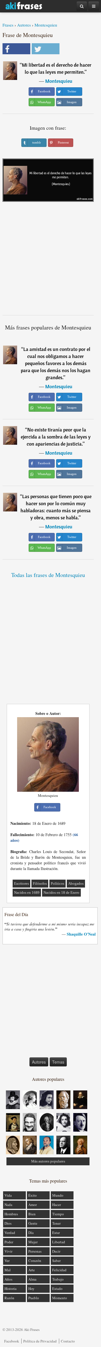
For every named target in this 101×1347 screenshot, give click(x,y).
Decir (56, 1251)
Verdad (9, 1232)
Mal (7, 1269)
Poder (8, 1241)
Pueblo (33, 1297)
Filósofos (40, 883)
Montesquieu (46, 25)
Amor (32, 1204)
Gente (32, 1223)
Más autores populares (48, 1161)
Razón (9, 1297)
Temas (58, 1062)
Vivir (8, 1251)
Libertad (58, 1241)
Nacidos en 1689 (27, 892)
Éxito (32, 1195)
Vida (8, 1195)
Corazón (34, 1260)
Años (8, 1279)
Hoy (31, 1288)
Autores (24, 25)
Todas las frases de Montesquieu (48, 575)
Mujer (33, 1241)
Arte (31, 1269)
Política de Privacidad (40, 1341)
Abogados (76, 883)
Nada (8, 1204)
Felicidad (59, 1269)
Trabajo (58, 1279)
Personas (35, 1251)
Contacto (68, 1341)
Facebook (11, 1341)
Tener (56, 1223)
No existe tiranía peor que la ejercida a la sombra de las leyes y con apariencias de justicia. (56, 436)
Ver (7, 1260)
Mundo (57, 1195)
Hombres (11, 1213)
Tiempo (58, 1213)
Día (31, 1232)
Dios (8, 1223)
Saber (56, 1260)
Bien (32, 1213)
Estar (56, 1232)
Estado (57, 1288)
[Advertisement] (50, 260)
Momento (59, 1297)
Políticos (57, 883)
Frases (8, 25)
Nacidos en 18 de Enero (61, 892)
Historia (10, 1288)
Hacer (56, 1204)
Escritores (21, 883)
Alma (32, 1279)
